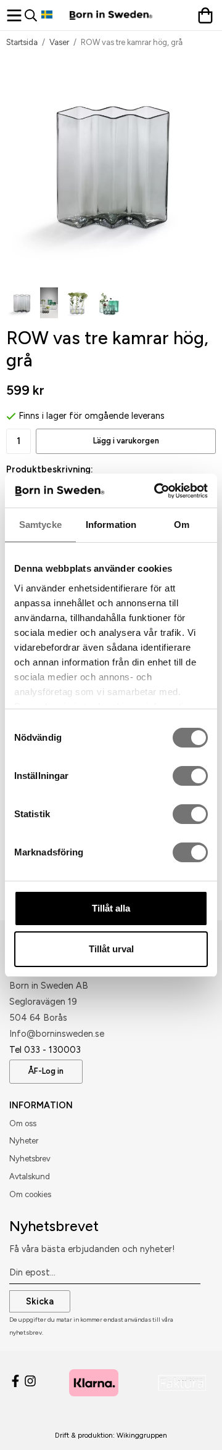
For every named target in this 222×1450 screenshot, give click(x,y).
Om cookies (30, 1194)
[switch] (190, 776)
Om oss (22, 1123)
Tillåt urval (111, 949)
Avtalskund (29, 1176)
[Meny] (15, 15)
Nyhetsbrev (30, 1158)
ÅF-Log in (46, 1071)
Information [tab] (111, 524)
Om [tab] (181, 524)
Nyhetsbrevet (54, 1226)
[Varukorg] (206, 15)
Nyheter (23, 1140)
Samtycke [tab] (40, 524)
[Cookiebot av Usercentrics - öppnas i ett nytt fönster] (156, 491)
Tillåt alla (111, 908)
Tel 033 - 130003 (45, 1049)
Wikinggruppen (142, 1435)
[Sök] (33, 15)
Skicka (40, 1301)
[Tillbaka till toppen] (189, 1424)
